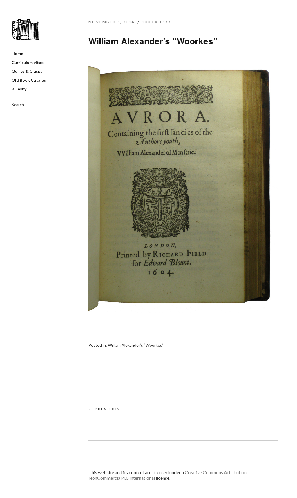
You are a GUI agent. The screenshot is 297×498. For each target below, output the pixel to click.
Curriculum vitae (28, 62)
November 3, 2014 (111, 21)
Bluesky (19, 88)
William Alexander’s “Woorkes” (136, 345)
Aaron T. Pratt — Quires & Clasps (25, 29)
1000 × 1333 (156, 21)
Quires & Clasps (27, 71)
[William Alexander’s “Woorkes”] (183, 311)
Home (17, 53)
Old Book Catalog (29, 80)
